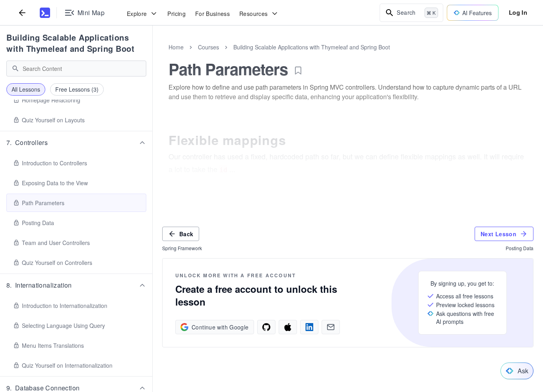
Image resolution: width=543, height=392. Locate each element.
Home (176, 47)
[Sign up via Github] (266, 327)
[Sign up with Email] (331, 327)
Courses (208, 47)
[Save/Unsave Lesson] (298, 70)
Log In (518, 12)
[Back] (22, 12)
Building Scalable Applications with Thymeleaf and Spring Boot (70, 42)
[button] (76, 142)
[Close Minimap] (152, 56)
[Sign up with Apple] (288, 327)
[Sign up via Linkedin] (309, 327)
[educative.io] (45, 13)
